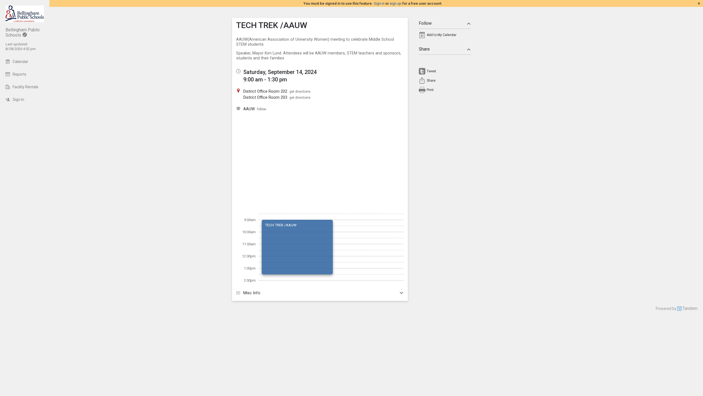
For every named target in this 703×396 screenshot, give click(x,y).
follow (261, 109)
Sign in (379, 3)
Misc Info (251, 292)
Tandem (690, 308)
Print (430, 90)
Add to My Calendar (441, 35)
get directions (300, 92)
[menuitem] (445, 36)
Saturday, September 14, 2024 (280, 72)
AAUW (249, 108)
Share (424, 49)
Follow (425, 23)
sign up (395, 3)
